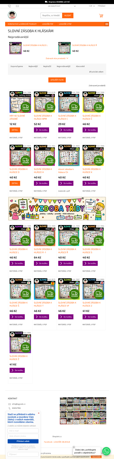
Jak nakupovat (54, 6)
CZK (91, 6)
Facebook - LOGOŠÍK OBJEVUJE (57, 442)
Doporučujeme (17, 66)
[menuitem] (22, 24)
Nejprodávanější (63, 66)
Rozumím (96, 457)
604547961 (16, 408)
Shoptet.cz (57, 436)
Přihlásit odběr (23, 441)
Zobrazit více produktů (55, 58)
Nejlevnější (33, 66)
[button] (106, 451)
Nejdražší (47, 66)
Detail (15, 130)
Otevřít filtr (57, 80)
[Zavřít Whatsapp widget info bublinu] (73, 447)
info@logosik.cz (18, 404)
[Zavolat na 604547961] (12, 6)
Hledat (67, 15)
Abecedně (80, 66)
